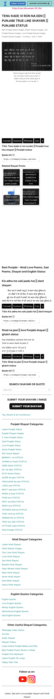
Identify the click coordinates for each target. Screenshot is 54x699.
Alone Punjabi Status (11, 449)
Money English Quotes (12, 607)
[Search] (49, 390)
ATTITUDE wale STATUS (13, 526)
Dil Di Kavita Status (11, 473)
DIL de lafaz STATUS (12, 469)
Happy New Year (10, 662)
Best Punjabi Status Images (13, 30)
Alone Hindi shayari (11, 576)
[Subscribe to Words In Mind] (23, 682)
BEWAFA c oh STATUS (12, 457)
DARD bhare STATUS (12, 465)
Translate (7, 140)
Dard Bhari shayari (10, 580)
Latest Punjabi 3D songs (13, 658)
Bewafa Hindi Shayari (12, 564)
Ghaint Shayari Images (34, 30)
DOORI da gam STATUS (13, 477)
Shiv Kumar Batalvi (10, 453)
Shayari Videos (9, 642)
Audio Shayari (8, 638)
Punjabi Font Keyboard (12, 654)
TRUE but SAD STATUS (13, 522)
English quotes (9, 599)
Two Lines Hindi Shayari (13, 552)
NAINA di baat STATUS (13, 493)
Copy (37, 140)
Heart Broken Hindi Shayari (15, 568)
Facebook (17, 140)
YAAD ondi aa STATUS (12, 513)
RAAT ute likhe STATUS (13, 501)
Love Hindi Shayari (11, 556)
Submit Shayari (18, 4)
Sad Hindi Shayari (10, 560)
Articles (5, 634)
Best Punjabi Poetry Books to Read (18, 650)
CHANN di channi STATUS (14, 461)
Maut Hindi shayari (11, 572)
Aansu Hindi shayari (11, 584)
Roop (28, 37)
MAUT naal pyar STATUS (13, 489)
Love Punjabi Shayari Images (33, 33)
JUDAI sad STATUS (11, 485)
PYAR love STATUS (11, 497)
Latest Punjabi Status (12, 429)
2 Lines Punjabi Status (12, 437)
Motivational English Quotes (15, 611)
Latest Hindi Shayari (11, 544)
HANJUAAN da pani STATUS (15, 481)
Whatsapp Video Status (13, 630)
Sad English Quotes (11, 615)
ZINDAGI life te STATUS (13, 517)
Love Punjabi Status (11, 445)
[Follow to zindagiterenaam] (31, 682)
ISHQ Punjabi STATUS (12, 530)
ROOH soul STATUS (11, 505)
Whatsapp (28, 140)
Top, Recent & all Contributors (16, 414)
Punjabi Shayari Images (11, 37)
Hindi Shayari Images (12, 548)
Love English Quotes (11, 603)
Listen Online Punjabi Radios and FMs (19, 646)
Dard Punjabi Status (11, 441)
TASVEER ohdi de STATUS (14, 509)
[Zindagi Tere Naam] (5, 3)
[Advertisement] (27, 110)
